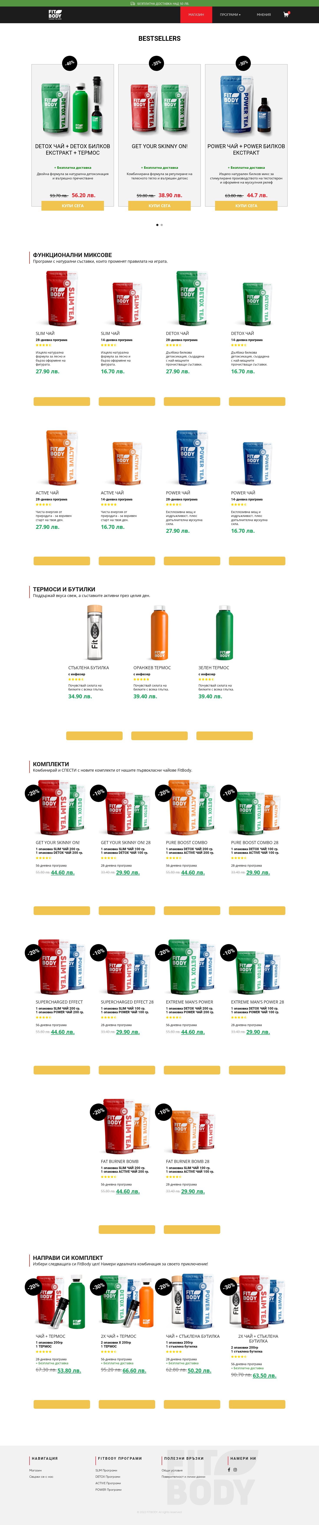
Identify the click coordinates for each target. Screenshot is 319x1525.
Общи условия (172, 1470)
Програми (229, 15)
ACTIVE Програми (108, 1483)
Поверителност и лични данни (183, 1477)
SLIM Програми (106, 1470)
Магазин (196, 15)
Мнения (264, 15)
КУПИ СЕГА (73, 205)
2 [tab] (162, 225)
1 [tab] (157, 225)
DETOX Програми (107, 1477)
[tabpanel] (72, 135)
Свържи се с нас (41, 1477)
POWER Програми (108, 1490)
